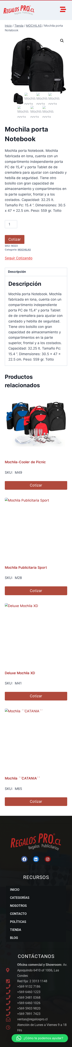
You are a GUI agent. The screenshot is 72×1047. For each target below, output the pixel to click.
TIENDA (15, 930)
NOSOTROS (18, 906)
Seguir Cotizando (18, 258)
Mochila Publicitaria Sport (26, 568)
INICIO (14, 890)
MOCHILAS (24, 249)
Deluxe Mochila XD (20, 673)
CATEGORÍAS (19, 898)
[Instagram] (48, 859)
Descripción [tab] (17, 272)
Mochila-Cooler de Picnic (25, 462)
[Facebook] (24, 859)
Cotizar (14, 239)
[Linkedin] (36, 859)
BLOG (14, 938)
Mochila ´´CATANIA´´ (22, 778)
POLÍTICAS (18, 922)
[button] (62, 40)
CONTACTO (18, 914)
